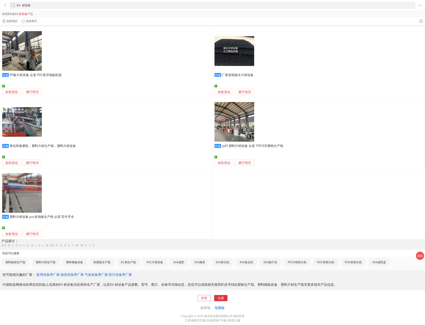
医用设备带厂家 (48, 274)
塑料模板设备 (74, 262)
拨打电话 (32, 92)
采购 (420, 256)
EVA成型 (178, 262)
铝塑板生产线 (101, 262)
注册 (221, 298)
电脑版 (220, 307)
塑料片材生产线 (45, 262)
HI (32, 245)
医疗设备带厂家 (120, 274)
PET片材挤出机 (297, 262)
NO (52, 245)
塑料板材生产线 (15, 262)
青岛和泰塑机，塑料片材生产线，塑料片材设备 (43, 146)
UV (77, 245)
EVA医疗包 (270, 262)
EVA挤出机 (222, 262)
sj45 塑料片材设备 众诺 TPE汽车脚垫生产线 (252, 146)
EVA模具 (200, 262)
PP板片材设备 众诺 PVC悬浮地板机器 (36, 75)
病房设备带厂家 (72, 274)
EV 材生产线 (128, 262)
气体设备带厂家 (96, 274)
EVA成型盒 (379, 262)
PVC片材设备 (155, 262)
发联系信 (11, 92)
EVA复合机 (246, 262)
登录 (204, 298)
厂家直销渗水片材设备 (238, 75)
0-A (4, 245)
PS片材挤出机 (353, 262)
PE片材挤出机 (325, 262)
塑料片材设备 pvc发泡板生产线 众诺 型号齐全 (42, 217)
